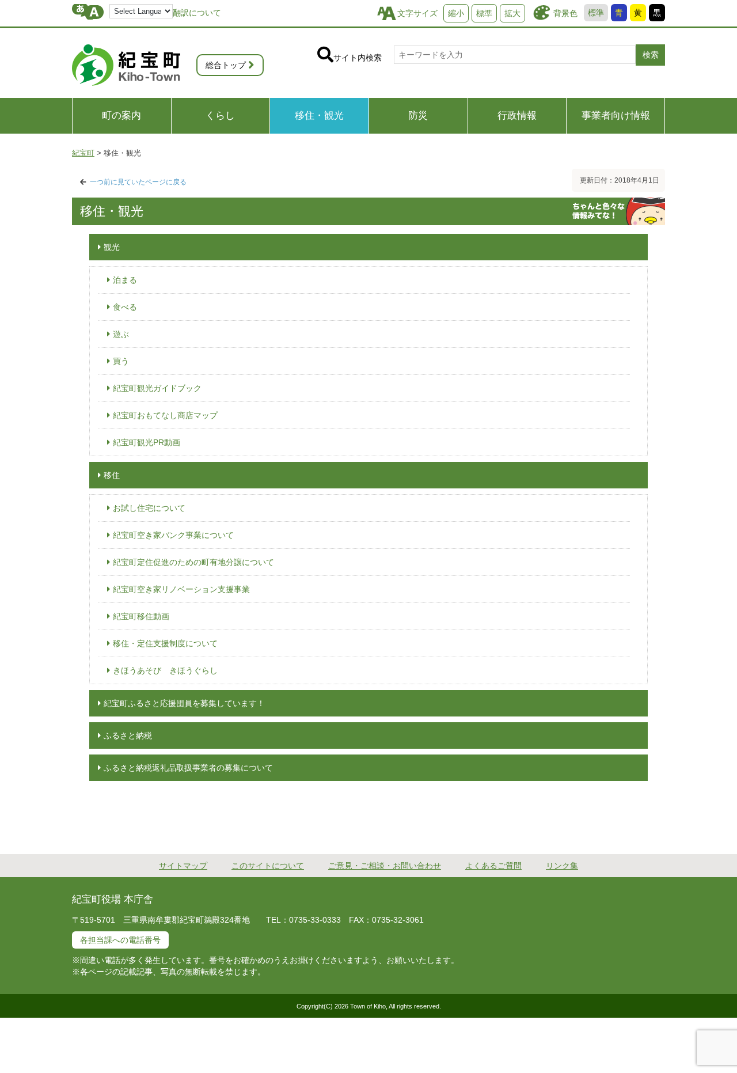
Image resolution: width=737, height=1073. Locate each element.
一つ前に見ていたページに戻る (138, 182)
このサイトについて (267, 865)
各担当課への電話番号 (120, 940)
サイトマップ (183, 865)
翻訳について (197, 12)
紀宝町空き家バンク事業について (173, 535)
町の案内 (121, 115)
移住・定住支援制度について (165, 643)
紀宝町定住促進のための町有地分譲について (193, 562)
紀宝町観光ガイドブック (157, 388)
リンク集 (562, 865)
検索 (651, 54)
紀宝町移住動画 (141, 616)
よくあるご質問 (493, 865)
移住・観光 (319, 115)
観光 (112, 247)
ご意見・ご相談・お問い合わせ (384, 865)
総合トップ (226, 65)
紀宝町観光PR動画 (146, 442)
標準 (596, 12)
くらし (220, 115)
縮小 (456, 13)
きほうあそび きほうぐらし (165, 670)
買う (121, 361)
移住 (112, 475)
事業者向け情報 (616, 115)
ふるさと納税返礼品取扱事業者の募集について (188, 767)
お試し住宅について (149, 508)
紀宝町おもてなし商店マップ (165, 415)
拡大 (512, 13)
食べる (125, 307)
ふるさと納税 (128, 735)
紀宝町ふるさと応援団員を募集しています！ (184, 703)
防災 (418, 115)
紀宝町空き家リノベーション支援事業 (181, 589)
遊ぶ (121, 334)
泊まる (125, 280)
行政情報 (517, 115)
